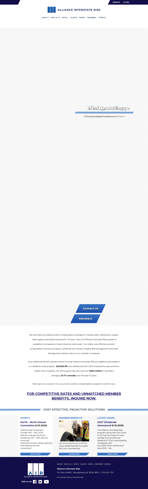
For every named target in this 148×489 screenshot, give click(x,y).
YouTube (46, 481)
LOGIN (126, 2)
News (82, 17)
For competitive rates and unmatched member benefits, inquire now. (74, 396)
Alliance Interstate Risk (74, 10)
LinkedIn (40, 481)
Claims (73, 17)
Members (91, 17)
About (45, 17)
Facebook (34, 481)
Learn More (74, 454)
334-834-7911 (108, 472)
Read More (36, 454)
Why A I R (55, 17)
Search (116, 2)
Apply (65, 17)
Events (102, 17)
